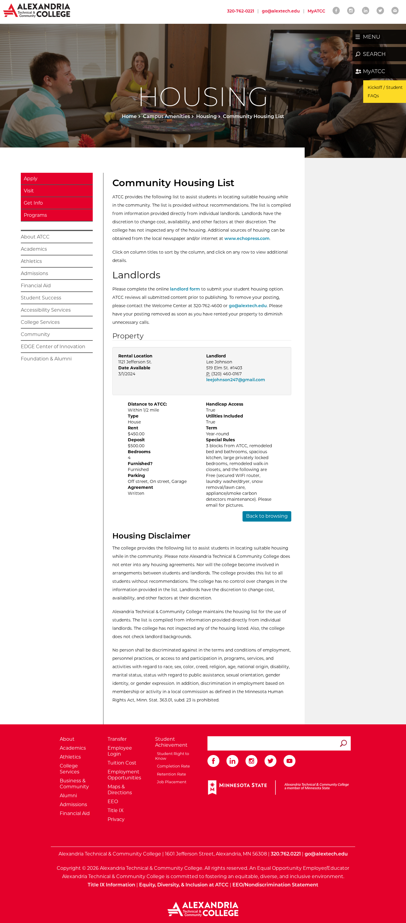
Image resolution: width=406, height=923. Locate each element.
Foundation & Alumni (46, 359)
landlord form (185, 289)
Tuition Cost (122, 763)
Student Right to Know (172, 756)
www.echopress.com (247, 238)
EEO (113, 801)
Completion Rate (172, 766)
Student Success (41, 298)
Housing (206, 116)
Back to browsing (267, 516)
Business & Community (74, 783)
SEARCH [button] (374, 54)
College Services (40, 322)
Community (35, 334)
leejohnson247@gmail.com (235, 379)
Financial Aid (36, 285)
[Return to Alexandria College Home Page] (37, 10)
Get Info (33, 203)
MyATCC (374, 71)
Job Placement (170, 781)
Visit (29, 191)
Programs (35, 215)
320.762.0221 (286, 854)
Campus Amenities (166, 116)
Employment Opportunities (124, 775)
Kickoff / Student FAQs (385, 91)
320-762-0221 (240, 11)
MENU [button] (371, 37)
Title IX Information (111, 885)
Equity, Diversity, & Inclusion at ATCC (184, 885)
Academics (34, 249)
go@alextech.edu (281, 11)
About (67, 739)
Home (129, 116)
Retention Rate (170, 774)
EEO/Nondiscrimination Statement (275, 885)
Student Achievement (171, 742)
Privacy (116, 819)
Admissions (34, 273)
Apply (30, 178)
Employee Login (120, 751)
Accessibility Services (46, 310)
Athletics (31, 261)
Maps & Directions (120, 789)
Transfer (117, 739)
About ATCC (35, 237)
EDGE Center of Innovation (53, 346)
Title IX (116, 810)
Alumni (68, 795)
